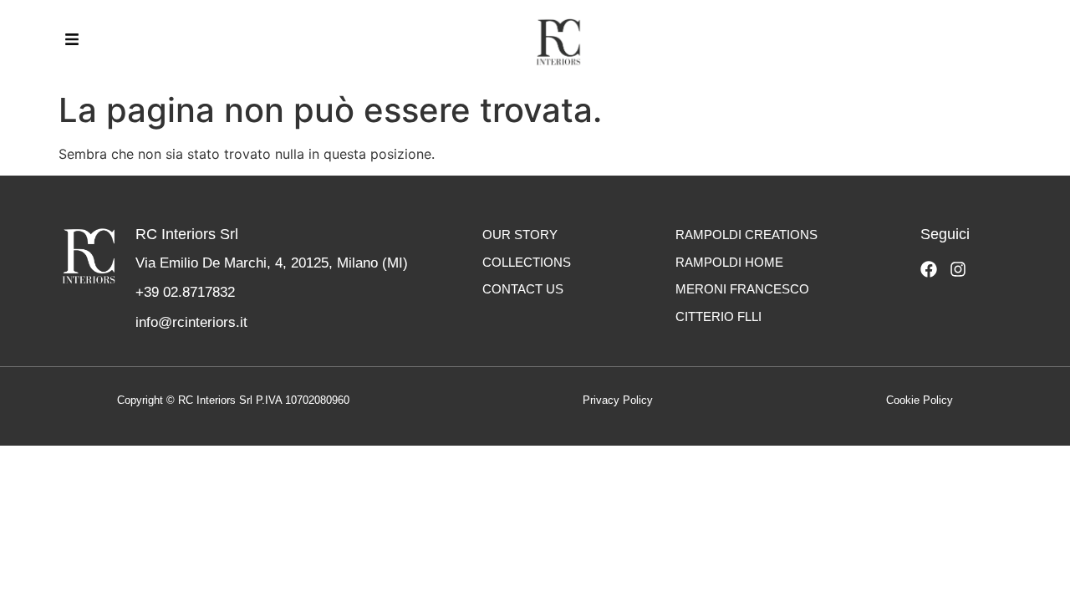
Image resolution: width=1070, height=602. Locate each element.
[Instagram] (958, 269)
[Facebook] (928, 269)
